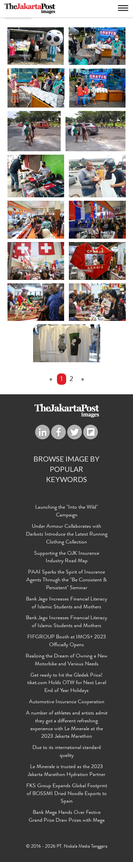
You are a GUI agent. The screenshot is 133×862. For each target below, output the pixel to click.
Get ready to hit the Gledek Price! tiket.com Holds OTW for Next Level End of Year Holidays (66, 683)
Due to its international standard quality (66, 752)
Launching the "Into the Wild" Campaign (66, 511)
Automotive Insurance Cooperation (66, 702)
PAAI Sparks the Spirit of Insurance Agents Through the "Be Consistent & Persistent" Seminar (66, 580)
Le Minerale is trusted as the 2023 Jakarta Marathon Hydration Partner (66, 771)
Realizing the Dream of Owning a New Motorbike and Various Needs (66, 660)
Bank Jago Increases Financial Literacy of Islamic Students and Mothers (66, 603)
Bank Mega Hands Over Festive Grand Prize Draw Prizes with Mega (67, 816)
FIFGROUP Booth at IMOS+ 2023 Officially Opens (66, 641)
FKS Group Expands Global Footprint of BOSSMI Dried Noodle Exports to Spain (66, 794)
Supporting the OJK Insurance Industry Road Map (66, 557)
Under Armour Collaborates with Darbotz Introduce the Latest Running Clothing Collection (66, 534)
